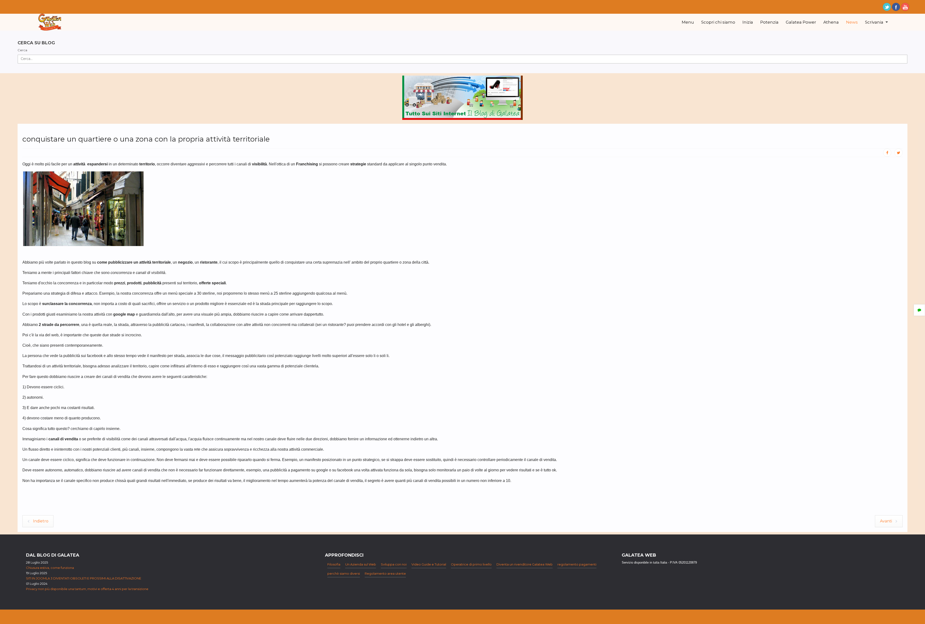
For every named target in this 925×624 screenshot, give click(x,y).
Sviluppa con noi (394, 564)
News (852, 22)
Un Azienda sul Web (360, 564)
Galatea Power (801, 22)
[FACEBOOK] (887, 153)
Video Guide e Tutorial (428, 564)
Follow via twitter (887, 7)
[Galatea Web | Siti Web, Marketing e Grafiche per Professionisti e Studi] (49, 22)
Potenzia (769, 22)
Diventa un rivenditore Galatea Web (524, 564)
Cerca (22, 50)
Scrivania (874, 22)
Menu (688, 22)
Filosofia (333, 564)
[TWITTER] (898, 153)
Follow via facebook (896, 7)
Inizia (747, 22)
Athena (831, 22)
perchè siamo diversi (343, 573)
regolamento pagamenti (576, 564)
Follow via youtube (905, 7)
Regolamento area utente (385, 573)
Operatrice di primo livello (471, 564)
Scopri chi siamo (718, 22)
